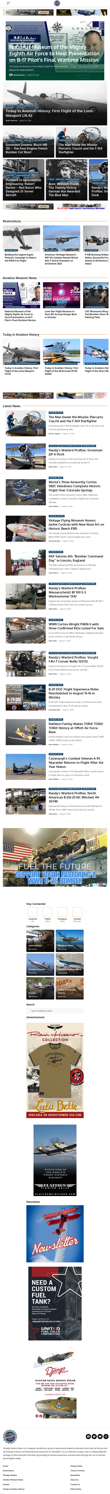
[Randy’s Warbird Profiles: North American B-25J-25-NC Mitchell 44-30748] (26, 801)
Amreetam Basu (19, 75)
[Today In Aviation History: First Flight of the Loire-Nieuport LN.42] (21, 352)
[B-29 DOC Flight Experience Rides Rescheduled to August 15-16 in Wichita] (26, 698)
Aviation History (41, 140)
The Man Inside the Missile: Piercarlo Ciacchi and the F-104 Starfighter (80, 148)
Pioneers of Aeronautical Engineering (23, 173)
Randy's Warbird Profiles (69, 446)
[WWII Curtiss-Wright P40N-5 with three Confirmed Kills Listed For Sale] (26, 630)
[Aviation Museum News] (70, 964)
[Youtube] (77, 915)
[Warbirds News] (70, 941)
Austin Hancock (11, 121)
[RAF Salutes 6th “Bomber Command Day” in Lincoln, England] (26, 563)
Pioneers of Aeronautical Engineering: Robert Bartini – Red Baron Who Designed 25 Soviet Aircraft (24, 187)
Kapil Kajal (53, 641)
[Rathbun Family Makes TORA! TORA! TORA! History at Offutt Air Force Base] (26, 732)
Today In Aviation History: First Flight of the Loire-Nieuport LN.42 (50, 113)
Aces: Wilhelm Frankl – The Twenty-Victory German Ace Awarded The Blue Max (65, 189)
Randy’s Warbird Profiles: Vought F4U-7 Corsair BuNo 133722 (73, 659)
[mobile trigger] (9, 3)
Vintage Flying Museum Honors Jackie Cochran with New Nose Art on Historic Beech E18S (76, 524)
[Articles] (40, 988)
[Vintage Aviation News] (57, 3)
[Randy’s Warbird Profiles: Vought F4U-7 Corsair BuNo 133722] (26, 664)
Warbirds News (66, 140)
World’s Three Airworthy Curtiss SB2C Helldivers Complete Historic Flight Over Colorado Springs (75, 486)
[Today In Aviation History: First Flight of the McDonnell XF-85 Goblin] (61, 352)
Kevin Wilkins (54, 506)
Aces (52, 179)
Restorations (11, 250)
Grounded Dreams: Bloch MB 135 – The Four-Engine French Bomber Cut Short (26, 148)
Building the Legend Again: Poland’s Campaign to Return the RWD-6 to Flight (20, 257)
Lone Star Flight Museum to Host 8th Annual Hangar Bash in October (61, 314)
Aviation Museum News (22, 40)
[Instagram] (62, 915)
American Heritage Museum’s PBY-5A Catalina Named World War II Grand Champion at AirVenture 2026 (61, 259)
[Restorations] (40, 941)
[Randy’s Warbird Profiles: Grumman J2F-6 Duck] (26, 456)
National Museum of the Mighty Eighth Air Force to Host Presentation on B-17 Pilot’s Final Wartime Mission (54, 53)
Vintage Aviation (57, 516)
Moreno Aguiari (54, 434)
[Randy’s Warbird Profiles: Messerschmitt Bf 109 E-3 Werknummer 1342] (26, 596)
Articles (10, 106)
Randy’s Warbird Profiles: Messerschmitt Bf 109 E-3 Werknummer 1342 (68, 592)
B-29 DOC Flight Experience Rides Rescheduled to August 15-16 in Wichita (74, 693)
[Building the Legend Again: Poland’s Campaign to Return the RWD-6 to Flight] (21, 238)
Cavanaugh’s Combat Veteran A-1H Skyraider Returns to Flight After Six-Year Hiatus (76, 762)
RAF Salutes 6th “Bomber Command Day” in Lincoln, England (76, 558)
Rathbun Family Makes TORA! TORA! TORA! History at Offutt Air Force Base (76, 728)
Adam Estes (53, 467)
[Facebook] (32, 915)
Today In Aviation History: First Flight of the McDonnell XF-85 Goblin (61, 371)
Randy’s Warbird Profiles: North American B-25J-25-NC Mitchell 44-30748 (74, 797)
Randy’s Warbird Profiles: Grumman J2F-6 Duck (75, 452)
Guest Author (53, 573)
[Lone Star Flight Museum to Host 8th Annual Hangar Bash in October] (61, 295)
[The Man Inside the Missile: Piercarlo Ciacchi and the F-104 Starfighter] (26, 423)
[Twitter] (47, 915)
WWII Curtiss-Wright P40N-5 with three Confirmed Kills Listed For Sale (76, 626)
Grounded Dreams (14, 140)
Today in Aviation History (26, 106)
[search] (105, 3)
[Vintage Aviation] (40, 964)
